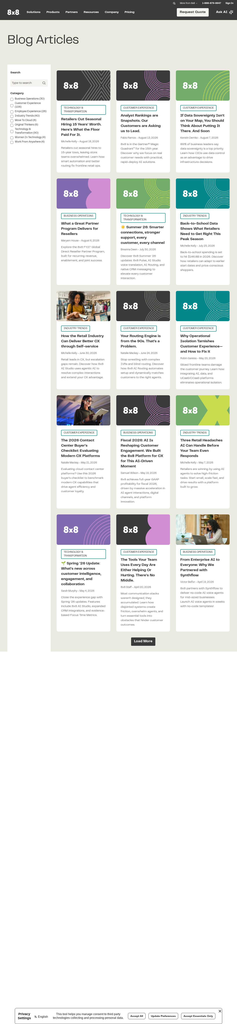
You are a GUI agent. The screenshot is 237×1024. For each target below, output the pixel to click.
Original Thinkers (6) (26, 125)
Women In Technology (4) (30, 137)
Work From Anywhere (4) (30, 142)
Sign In (229, 3)
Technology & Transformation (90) (27, 131)
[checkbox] (11, 99)
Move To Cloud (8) (25, 120)
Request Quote (193, 12)
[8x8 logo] (14, 12)
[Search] (174, 3)
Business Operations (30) (30, 99)
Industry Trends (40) (27, 116)
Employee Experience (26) (30, 111)
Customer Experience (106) (28, 105)
